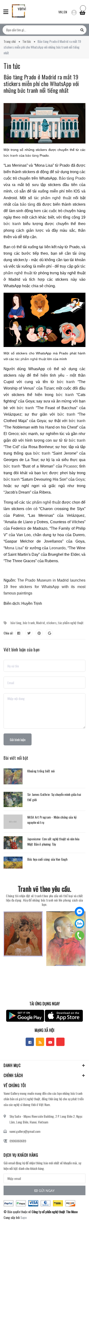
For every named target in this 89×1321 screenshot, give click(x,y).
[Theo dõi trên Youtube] (50, 1042)
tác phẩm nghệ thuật (53, 198)
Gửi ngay (47, 1190)
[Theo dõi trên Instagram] (60, 1042)
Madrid (40, 622)
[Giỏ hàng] (82, 11)
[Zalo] (79, 923)
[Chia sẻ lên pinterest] (39, 632)
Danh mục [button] (12, 1065)
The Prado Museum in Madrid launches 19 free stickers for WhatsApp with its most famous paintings (44, 586)
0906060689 (17, 1140)
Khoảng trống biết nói (41, 770)
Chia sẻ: (8, 632)
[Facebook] (79, 911)
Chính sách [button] (13, 1075)
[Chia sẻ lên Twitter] (29, 632)
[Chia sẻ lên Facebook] (18, 632)
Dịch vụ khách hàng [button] (21, 1155)
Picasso (70, 466)
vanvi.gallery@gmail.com (24, 1131)
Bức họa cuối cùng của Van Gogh (47, 859)
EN (65, 11)
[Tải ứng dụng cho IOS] (64, 1016)
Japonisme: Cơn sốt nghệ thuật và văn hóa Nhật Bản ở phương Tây (53, 841)
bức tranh (11, 155)
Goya (79, 479)
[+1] (49, 632)
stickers (51, 622)
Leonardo (57, 548)
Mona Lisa (14, 548)
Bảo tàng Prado (72, 178)
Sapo (23, 1217)
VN (60, 11)
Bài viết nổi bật (16, 758)
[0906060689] (79, 935)
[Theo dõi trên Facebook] (30, 1042)
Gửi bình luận (17, 739)
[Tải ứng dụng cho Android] (25, 1016)
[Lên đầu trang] (73, 1310)
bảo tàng (32, 155)
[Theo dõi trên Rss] (40, 1042)
